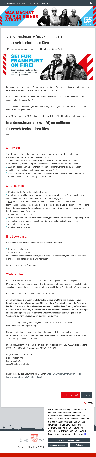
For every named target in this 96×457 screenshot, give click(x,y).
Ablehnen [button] (80, 445)
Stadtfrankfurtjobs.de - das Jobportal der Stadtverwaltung (26, 3)
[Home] (48, 16)
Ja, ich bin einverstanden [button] (69, 440)
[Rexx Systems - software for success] (88, 403)
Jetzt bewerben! (71, 395)
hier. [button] (86, 434)
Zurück (87, 395)
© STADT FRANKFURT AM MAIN (31, 446)
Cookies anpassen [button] (58, 445)
